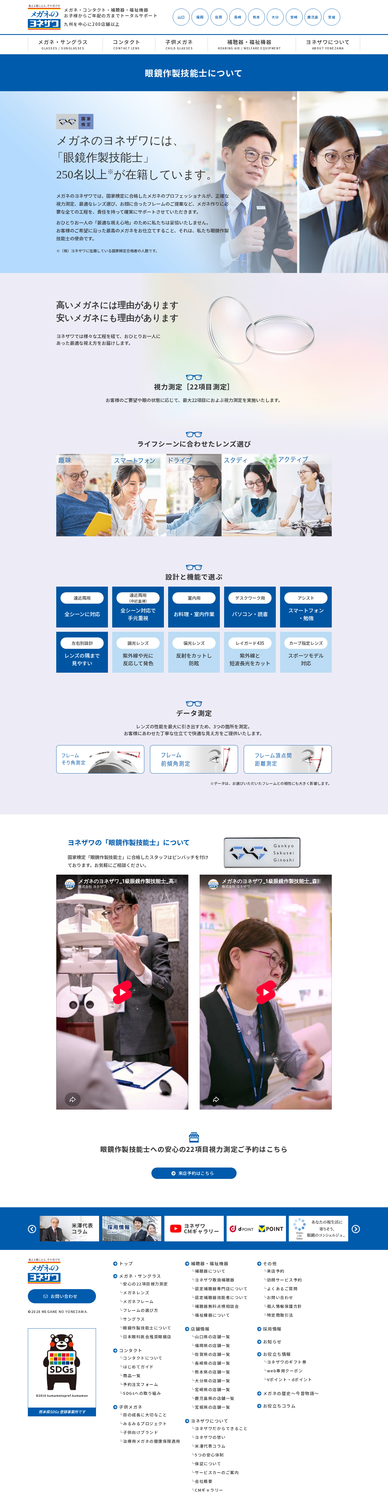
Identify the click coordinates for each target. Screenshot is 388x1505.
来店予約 (276, 1271)
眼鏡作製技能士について (147, 1328)
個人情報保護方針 (284, 1306)
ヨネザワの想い (210, 1437)
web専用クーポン (285, 1370)
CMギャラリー (209, 1490)
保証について (208, 1463)
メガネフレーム (138, 1301)
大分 (275, 16)
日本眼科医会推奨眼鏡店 (147, 1336)
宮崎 (294, 16)
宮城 (331, 16)
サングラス (134, 1319)
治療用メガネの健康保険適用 (151, 1441)
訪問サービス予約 (284, 1280)
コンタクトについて (143, 1358)
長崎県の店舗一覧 (212, 1363)
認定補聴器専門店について (221, 1288)
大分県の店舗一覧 (212, 1380)
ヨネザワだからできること (221, 1428)
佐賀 (218, 16)
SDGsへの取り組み (142, 1393)
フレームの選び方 (140, 1310)
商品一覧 (132, 1375)
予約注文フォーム (140, 1384)
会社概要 (203, 1481)
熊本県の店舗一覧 (212, 1372)
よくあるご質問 (282, 1288)
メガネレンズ (136, 1292)
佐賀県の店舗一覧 (212, 1354)
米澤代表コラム (210, 1446)
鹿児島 (313, 16)
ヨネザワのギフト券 (287, 1362)
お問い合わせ (280, 1297)
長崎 (237, 16)
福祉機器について (212, 1315)
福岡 (200, 16)
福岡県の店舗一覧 (212, 1345)
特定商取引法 (280, 1315)
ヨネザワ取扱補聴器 (215, 1280)
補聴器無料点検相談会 (217, 1306)
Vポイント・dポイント (289, 1379)
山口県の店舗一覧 (212, 1336)
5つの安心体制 (209, 1455)
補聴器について (210, 1271)
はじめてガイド (138, 1366)
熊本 (256, 16)
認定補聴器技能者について (221, 1297)
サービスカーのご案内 (217, 1472)
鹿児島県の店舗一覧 (215, 1398)
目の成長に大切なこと (145, 1415)
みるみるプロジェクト (145, 1423)
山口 (181, 16)
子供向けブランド (140, 1432)
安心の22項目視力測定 (145, 1284)
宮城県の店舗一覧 (212, 1407)
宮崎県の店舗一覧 (212, 1389)
